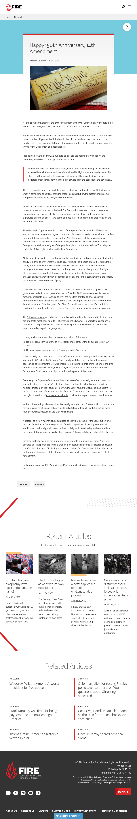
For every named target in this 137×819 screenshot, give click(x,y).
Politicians (39, 484)
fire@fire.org (108, 772)
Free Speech (23, 484)
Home (8, 17)
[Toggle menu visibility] (129, 6)
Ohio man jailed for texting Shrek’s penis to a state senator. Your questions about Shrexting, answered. (102, 689)
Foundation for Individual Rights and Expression (107, 762)
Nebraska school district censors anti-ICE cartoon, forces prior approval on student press (117, 589)
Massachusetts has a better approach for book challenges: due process (84, 587)
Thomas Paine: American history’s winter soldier (33, 736)
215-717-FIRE (124, 772)
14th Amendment (36, 317)
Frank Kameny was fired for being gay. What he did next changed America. (33, 714)
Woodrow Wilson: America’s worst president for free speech (34, 685)
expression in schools (57, 395)
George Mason (30, 245)
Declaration (68, 159)
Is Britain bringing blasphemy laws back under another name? (18, 585)
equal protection (35, 391)
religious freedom (32, 387)
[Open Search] (123, 6)
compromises (67, 197)
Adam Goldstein (39, 60)
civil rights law (80, 300)
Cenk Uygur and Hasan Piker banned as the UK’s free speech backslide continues (104, 714)
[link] (14, 7)
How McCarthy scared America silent (100, 736)
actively (53, 431)
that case (86, 276)
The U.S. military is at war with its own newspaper (51, 583)
